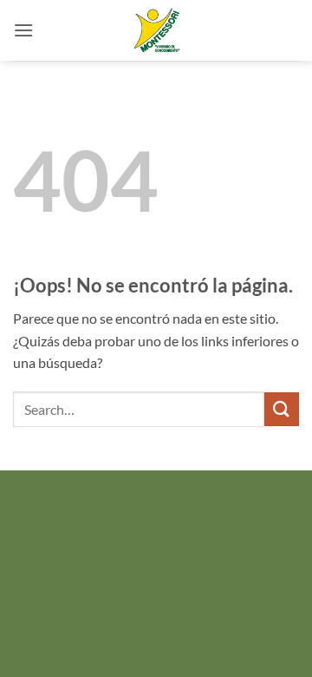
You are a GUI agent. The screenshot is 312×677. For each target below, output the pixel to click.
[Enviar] (281, 409)
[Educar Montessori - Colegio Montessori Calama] (156, 30)
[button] (23, 30)
